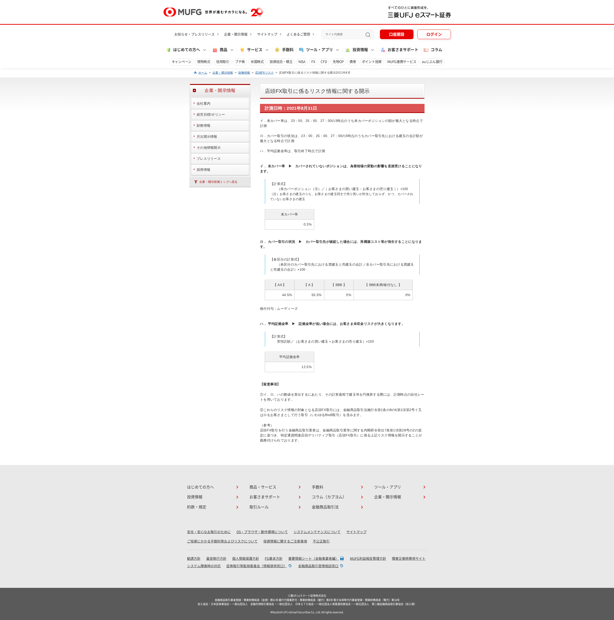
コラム (436, 50)
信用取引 (222, 61)
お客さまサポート (403, 50)
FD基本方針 (274, 558)
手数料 (288, 50)
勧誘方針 (194, 558)
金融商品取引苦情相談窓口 (318, 566)
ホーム (202, 72)
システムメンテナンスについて (317, 532)
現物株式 (203, 61)
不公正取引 (321, 541)
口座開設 (396, 34)
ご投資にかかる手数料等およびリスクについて (222, 541)
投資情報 (194, 497)
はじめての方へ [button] (186, 50)
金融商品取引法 (325, 507)
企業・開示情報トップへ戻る (218, 182)
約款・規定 (196, 507)
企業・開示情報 (236, 34)
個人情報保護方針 (245, 558)
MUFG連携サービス (401, 61)
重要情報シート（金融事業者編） (313, 558)
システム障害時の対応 (204, 566)
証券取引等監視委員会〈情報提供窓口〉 (256, 566)
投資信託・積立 (281, 61)
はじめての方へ (200, 487)
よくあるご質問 (298, 34)
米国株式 (257, 61)
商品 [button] (223, 50)
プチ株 (240, 61)
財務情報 (244, 72)
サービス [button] (254, 50)
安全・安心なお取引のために (209, 532)
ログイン (434, 34)
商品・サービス (262, 487)
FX (313, 61)
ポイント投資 (372, 61)
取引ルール (259, 507)
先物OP (338, 61)
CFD (324, 61)
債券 (352, 61)
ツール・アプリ (387, 487)
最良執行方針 (216, 558)
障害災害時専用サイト (408, 558)
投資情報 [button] (360, 50)
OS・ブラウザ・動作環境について (262, 532)
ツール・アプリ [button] (319, 50)
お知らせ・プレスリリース (194, 34)
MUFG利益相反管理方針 (368, 558)
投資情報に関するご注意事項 (285, 541)
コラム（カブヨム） (329, 497)
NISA (302, 61)
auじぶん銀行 (432, 61)
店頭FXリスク (264, 72)
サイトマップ (267, 34)
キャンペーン (181, 61)
